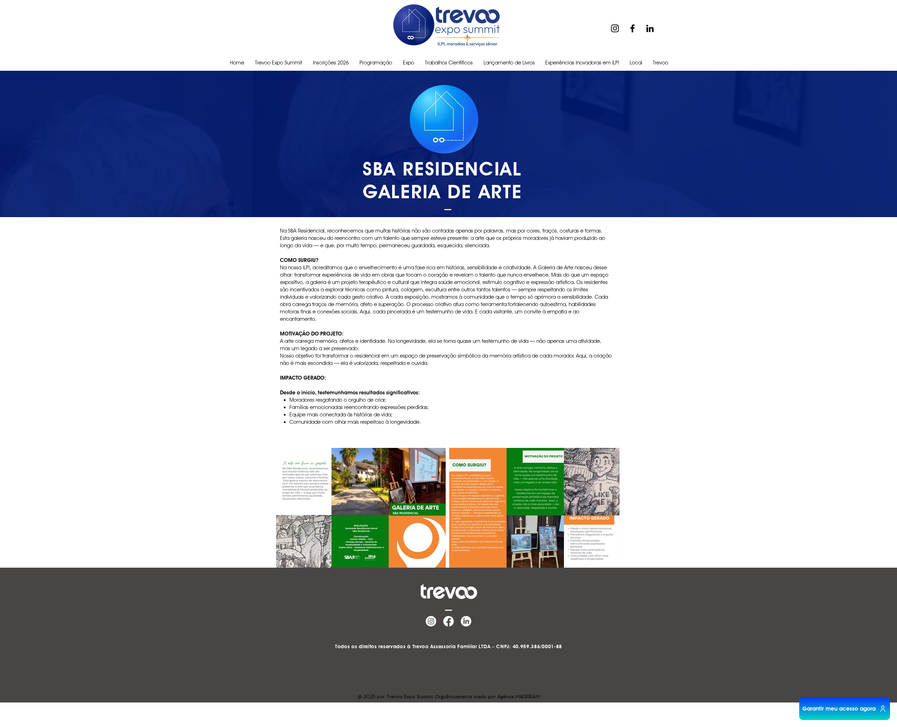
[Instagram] (431, 621)
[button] (375, 62)
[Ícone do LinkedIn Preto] (650, 28)
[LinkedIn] (466, 621)
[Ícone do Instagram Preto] (615, 28)
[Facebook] (448, 621)
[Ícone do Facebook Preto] (632, 28)
